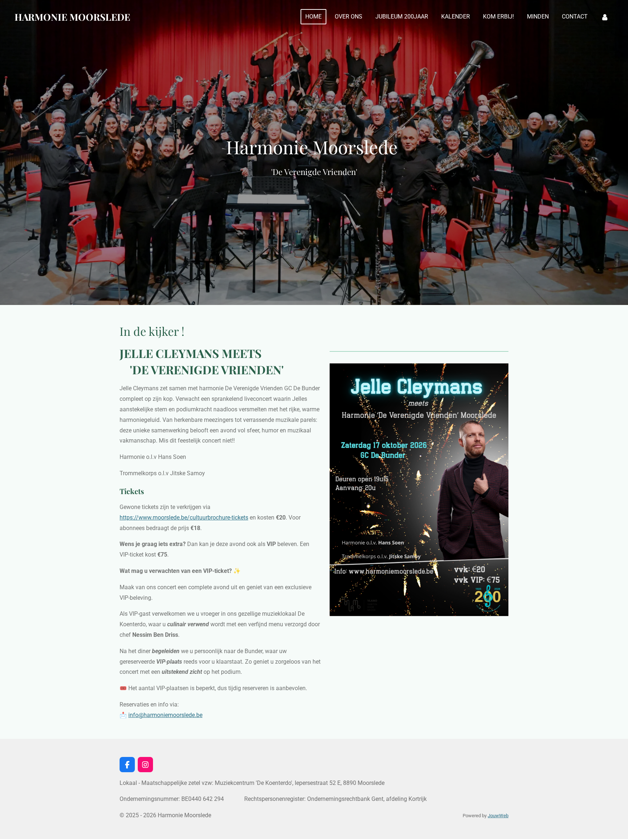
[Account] (604, 17)
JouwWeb (498, 815)
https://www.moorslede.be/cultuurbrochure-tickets (184, 517)
